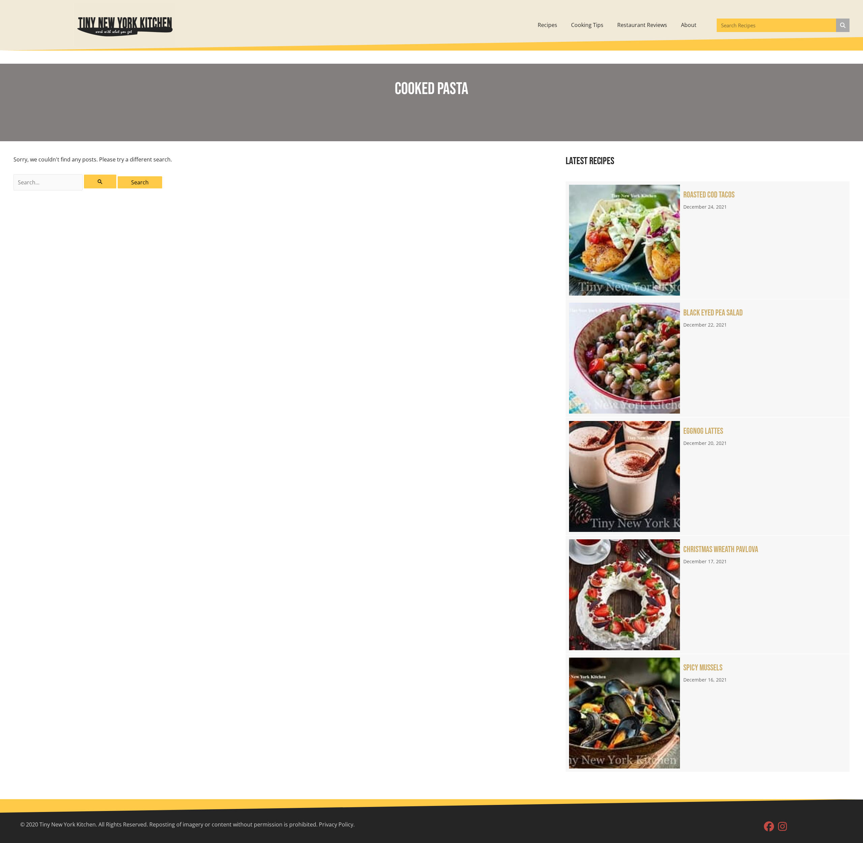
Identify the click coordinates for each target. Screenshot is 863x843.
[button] (769, 826)
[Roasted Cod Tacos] (708, 240)
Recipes (547, 25)
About (688, 25)
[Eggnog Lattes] (708, 476)
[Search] (843, 25)
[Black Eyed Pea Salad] (708, 358)
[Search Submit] (100, 181)
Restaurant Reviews (642, 25)
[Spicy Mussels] (708, 713)
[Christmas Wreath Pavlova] (708, 595)
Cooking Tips (587, 25)
